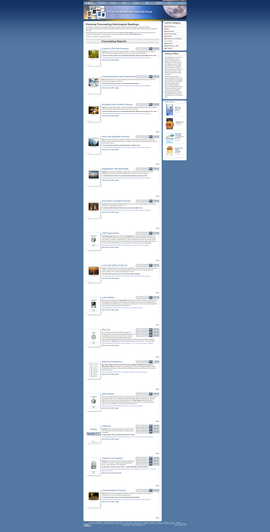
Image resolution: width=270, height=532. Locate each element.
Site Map (166, 522)
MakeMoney (147, 3)
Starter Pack (180, 122)
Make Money (129, 522)
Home (91, 522)
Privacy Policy (138, 522)
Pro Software (98, 522)
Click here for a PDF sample (110, 60)
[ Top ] (157, 132)
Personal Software (108, 522)
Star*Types (169, 36)
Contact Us (159, 522)
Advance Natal (170, 31)
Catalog (178, 522)
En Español (169, 48)
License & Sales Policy (180, 525)
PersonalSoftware (113, 3)
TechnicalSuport (158, 3)
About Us (152, 522)
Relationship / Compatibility (174, 38)
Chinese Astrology (171, 33)
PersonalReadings (136, 3)
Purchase (181, 3)
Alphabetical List (170, 26)
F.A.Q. (172, 522)
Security (146, 522)
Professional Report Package (179, 149)
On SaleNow (170, 3)
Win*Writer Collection (178, 134)
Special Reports (172, 45)
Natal (167, 29)
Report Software (119, 522)
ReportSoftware (124, 3)
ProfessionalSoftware (102, 3)
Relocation (169, 43)
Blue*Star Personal (178, 108)
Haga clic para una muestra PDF (111, 473)
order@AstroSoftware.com (133, 34)
